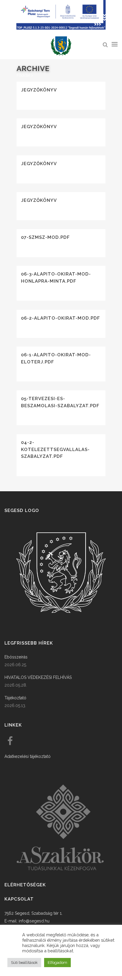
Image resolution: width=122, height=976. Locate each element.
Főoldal (23, 75)
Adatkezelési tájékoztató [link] (27, 756)
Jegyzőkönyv (39, 90)
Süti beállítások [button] (24, 962)
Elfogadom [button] (57, 962)
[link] (61, 46)
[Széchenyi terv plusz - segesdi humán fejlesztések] (61, 28)
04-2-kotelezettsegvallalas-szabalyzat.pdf (55, 449)
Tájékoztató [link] (15, 697)
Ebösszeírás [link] (16, 657)
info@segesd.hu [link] (34, 921)
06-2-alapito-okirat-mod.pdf (60, 318)
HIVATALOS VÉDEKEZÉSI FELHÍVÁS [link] (38, 677)
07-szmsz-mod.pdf (45, 237)
